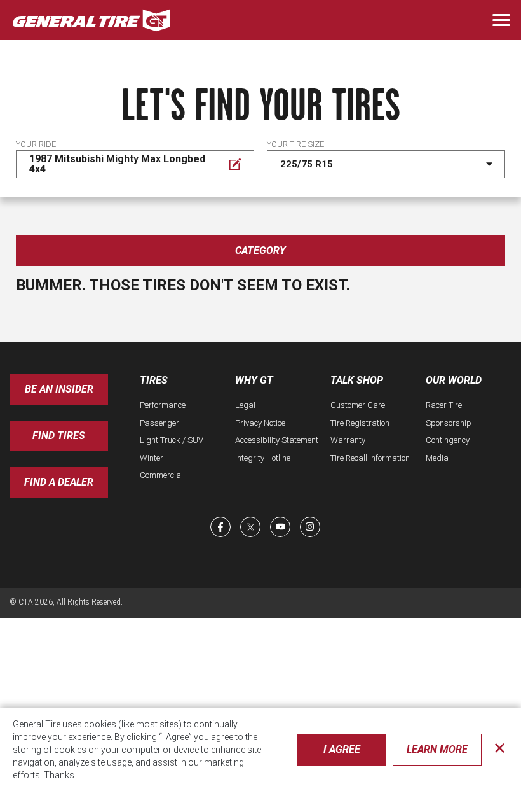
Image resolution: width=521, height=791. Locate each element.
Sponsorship (448, 423)
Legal (245, 405)
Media (437, 458)
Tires (154, 380)
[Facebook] (220, 527)
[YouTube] (280, 527)
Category (260, 250)
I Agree (341, 749)
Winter (151, 458)
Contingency (448, 440)
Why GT (254, 380)
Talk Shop (356, 380)
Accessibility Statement (276, 440)
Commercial (161, 475)
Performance (163, 405)
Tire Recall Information (370, 458)
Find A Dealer (58, 482)
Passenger (159, 423)
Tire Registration (359, 423)
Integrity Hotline (262, 458)
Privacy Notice (260, 423)
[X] (250, 527)
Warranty (347, 440)
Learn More (437, 749)
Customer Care (357, 405)
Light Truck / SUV (171, 440)
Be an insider (59, 389)
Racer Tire (444, 405)
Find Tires (58, 436)
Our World (454, 380)
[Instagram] (310, 527)
